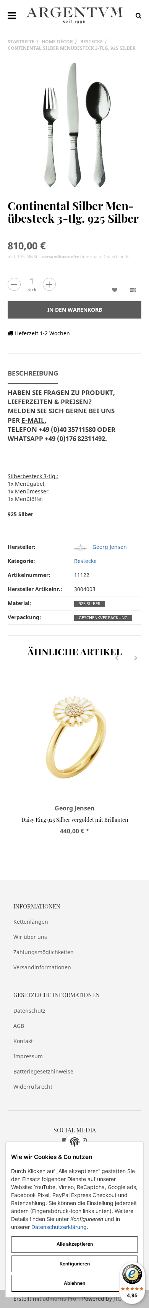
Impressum (28, 1056)
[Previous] (117, 658)
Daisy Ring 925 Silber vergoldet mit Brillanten (74, 819)
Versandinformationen (42, 967)
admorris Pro (59, 1298)
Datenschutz (29, 1010)
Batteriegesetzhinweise (43, 1071)
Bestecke (85, 560)
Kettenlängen (30, 921)
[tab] (67, 420)
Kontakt (23, 1041)
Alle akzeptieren (75, 1244)
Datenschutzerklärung (59, 1227)
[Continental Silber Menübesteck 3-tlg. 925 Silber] (74, 125)
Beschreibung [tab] (33, 373)
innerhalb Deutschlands (85, 256)
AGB (18, 1025)
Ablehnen (74, 1283)
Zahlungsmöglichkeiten (43, 952)
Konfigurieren (75, 1264)
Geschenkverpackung (103, 617)
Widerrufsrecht (32, 1086)
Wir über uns (30, 936)
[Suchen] (136, 15)
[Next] (136, 658)
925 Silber (89, 603)
